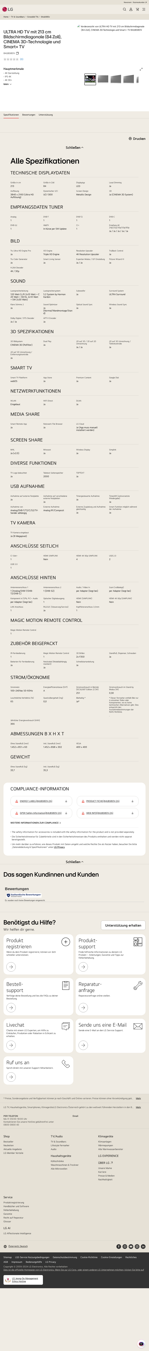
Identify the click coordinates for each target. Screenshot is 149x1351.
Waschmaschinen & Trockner (65, 1165)
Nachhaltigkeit (105, 1179)
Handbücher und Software (16, 1206)
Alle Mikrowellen (59, 1168)
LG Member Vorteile (13, 1153)
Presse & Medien (106, 1175)
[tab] (11, 114)
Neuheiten (8, 1145)
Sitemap (7, 1257)
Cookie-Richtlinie (88, 1257)
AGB (5, 1262)
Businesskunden (139, 2)
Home (5, 17)
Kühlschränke (57, 1161)
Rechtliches (131, 1257)
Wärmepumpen (105, 1145)
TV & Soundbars (18, 17)
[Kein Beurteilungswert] (11, 59)
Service (8, 1197)
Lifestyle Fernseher (60, 1145)
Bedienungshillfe (34, 1262)
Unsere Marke (105, 1168)
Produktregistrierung (13, 1202)
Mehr (6, 84)
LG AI (6, 1228)
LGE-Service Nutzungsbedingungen (32, 1257)
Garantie (7, 1213)
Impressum (16, 1262)
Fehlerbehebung (11, 1210)
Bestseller (8, 1141)
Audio (53, 1149)
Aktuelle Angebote (12, 1149)
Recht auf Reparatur (13, 1217)
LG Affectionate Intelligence (17, 1233)
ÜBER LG (103, 1162)
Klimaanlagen (104, 1141)
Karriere (102, 1172)
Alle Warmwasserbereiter (110, 1149)
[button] (124, 9)
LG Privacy (59, 847)
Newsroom (127, 2)
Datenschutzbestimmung (65, 1257)
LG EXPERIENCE (108, 1155)
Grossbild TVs (32, 17)
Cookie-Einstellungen (111, 1257)
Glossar (7, 1221)
